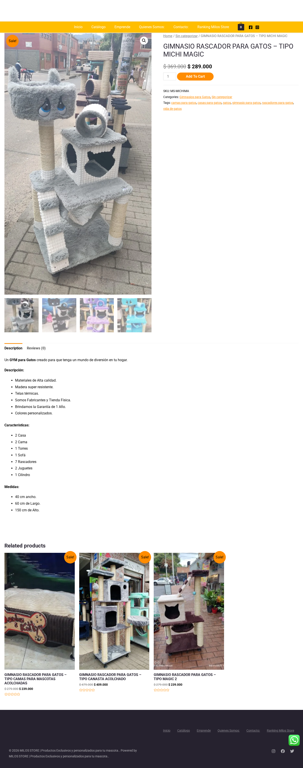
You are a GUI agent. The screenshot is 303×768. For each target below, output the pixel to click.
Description (13, 348)
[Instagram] (257, 27)
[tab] (13, 348)
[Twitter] (292, 751)
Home (167, 36)
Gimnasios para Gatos (194, 97)
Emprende (122, 27)
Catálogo (98, 27)
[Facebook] (251, 27)
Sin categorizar (186, 36)
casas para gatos (210, 103)
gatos (227, 103)
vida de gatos (172, 109)
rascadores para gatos (277, 103)
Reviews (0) (36, 348)
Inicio (78, 27)
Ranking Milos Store (213, 27)
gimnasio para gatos (246, 103)
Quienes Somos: (152, 27)
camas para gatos (183, 103)
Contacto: (181, 27)
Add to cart (195, 76)
